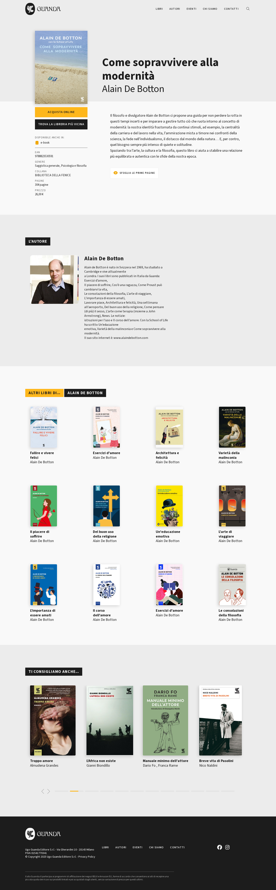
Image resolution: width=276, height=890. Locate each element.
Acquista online (61, 112)
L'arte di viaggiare (226, 534)
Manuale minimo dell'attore (165, 760)
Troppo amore (41, 760)
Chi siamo (210, 9)
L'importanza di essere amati (42, 613)
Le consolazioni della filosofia (231, 613)
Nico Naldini (208, 765)
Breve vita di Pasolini (216, 760)
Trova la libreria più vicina (61, 124)
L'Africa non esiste (101, 760)
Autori (174, 9)
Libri (159, 9)
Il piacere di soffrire (39, 534)
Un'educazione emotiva (168, 534)
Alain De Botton (133, 89)
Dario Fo (149, 765)
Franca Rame (168, 765)
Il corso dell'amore (102, 613)
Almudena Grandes (44, 765)
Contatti (231, 9)
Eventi (192, 9)
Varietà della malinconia (229, 455)
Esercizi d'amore (106, 453)
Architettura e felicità (167, 455)
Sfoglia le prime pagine (137, 173)
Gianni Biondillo (98, 765)
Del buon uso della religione (105, 534)
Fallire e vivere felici (42, 455)
